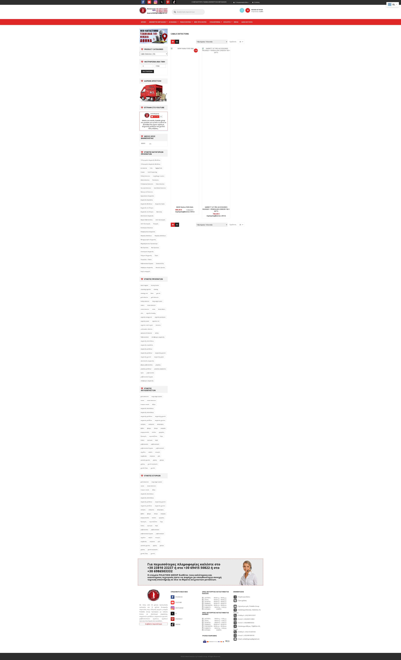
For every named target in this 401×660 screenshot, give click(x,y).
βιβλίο (142, 428)
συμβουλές (144, 456)
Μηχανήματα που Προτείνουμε (149, 243)
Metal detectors (145, 180)
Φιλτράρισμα (147, 71)
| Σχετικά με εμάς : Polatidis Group (248, 606)
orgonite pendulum (160, 317)
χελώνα (162, 460)
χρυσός (153, 468)
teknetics (158, 325)
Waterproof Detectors (147, 192)
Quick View (185, 121)
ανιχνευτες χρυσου (160, 420)
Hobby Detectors (145, 176)
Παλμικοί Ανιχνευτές (146, 255)
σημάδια (143, 452)
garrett (158, 293)
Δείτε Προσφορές (160, 220)
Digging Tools (158, 168)
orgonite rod (155, 321)
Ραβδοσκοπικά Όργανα (147, 263)
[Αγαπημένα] (242, 10)
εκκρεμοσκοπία (145, 432)
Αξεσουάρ (159, 212)
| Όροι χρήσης (242, 600)
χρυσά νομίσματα (152, 464)
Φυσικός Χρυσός (160, 267)
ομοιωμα (149, 440)
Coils (151, 168)
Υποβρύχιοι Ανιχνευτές (147, 267)
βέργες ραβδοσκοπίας (147, 365)
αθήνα (153, 404)
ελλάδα (154, 432)
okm (142, 313)
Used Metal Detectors (160, 188)
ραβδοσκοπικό (160, 448)
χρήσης (143, 464)
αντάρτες (143, 424)
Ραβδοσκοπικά (145, 337)
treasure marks (145, 404)
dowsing (156, 289)
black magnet (144, 285)
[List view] (177, 42)
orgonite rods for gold (147, 325)
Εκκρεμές (155, 223)
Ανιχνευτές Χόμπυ (160, 204)
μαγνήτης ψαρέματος (160, 369)
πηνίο (142, 373)
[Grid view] (173, 42)
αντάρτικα (151, 424)
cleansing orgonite (146, 289)
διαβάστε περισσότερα (153, 624)
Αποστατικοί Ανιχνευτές (147, 216)
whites (157, 333)
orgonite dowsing (150, 313)
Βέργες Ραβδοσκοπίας (147, 220)
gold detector (144, 297)
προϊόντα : (257, 11)
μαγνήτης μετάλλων (146, 369)
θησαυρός (143, 436)
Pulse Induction (160, 184)
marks (142, 400)
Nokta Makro (161, 309)
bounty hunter (155, 285)
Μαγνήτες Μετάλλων (146, 235)
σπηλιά (150, 452)
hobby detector (145, 301)
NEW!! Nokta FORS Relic (184, 207)
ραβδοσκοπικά (155, 444)
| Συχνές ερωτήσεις (243, 597)
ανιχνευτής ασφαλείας (147, 345)
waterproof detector (146, 333)
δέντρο (156, 428)
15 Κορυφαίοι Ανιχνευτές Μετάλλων (150, 160)
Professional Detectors (147, 184)
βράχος (149, 428)
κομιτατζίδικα (153, 436)
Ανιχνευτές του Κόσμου (147, 208)
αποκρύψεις (160, 424)
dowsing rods (144, 293)
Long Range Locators (158, 176)
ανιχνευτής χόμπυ (159, 357)
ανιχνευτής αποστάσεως (147, 341)
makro (142, 305)
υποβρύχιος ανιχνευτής (147, 381)
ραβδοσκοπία (150, 373)
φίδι (159, 456)
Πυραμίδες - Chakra (146, 259)
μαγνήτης (158, 365)
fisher (152, 293)
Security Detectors (146, 188)
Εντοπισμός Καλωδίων (147, 227)
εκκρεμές (163, 428)
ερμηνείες (161, 432)
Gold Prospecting (152, 172)
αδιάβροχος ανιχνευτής (158, 337)
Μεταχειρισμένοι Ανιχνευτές (148, 239)
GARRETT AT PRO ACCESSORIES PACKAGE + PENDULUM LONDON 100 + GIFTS (216, 209)
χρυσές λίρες (144, 468)
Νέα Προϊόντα (144, 247)
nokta (153, 309)
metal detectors (151, 400)
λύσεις (142, 440)
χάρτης (155, 460)
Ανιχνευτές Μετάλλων (146, 204)
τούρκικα (152, 456)
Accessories (144, 168)
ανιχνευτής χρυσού (160, 353)
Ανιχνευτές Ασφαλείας (147, 200)
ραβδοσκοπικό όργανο (147, 377)
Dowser (143, 172)
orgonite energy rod (146, 317)
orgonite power (145, 321)
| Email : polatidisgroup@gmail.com (248, 639)
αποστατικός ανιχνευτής (147, 361)
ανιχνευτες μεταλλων (146, 420)
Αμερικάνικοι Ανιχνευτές (147, 196)
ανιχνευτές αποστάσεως (147, 408)
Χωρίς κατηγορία (145, 271)
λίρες (161, 436)
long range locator (157, 301)
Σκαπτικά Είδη (160, 263)
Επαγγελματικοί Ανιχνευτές (148, 231)
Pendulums (155, 180)
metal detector (151, 305)
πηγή (156, 440)
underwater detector (146, 329)
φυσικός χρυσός (145, 460)
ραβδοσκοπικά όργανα (147, 448)
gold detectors (145, 396)
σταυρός (157, 452)
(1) (146, 144)
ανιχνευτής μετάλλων (146, 349)
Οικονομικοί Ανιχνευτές (147, 251)
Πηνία (156, 255)
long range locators (157, 396)
